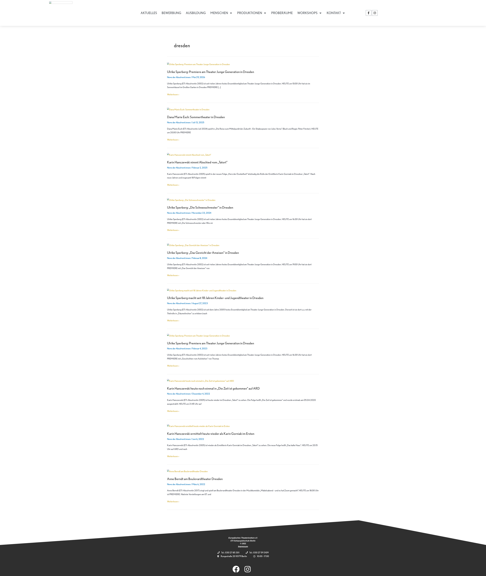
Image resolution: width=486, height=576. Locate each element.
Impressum (243, 546)
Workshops (307, 13)
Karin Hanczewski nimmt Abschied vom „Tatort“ (197, 162)
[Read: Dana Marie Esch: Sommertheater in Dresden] (188, 109)
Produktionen (249, 13)
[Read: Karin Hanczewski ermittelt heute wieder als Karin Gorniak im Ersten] (198, 426)
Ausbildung (196, 13)
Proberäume (282, 13)
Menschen (219, 13)
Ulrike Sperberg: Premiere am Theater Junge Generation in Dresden (210, 72)
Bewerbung (171, 13)
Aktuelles (149, 13)
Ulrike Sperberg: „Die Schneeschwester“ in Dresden (200, 207)
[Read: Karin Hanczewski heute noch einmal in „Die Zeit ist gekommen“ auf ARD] (200, 380)
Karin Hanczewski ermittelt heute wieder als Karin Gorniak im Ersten (210, 434)
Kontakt (334, 13)
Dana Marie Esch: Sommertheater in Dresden (196, 117)
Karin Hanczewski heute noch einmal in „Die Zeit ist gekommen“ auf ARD (213, 388)
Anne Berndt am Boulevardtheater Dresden (195, 479)
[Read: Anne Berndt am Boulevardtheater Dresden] (187, 471)
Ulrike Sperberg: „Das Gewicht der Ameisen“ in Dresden (203, 253)
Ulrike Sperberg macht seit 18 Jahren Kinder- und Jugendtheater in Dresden (215, 298)
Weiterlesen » (173, 94)
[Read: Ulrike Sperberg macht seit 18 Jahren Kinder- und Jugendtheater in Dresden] (201, 290)
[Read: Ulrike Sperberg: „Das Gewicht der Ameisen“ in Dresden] (193, 245)
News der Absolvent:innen (179, 77)
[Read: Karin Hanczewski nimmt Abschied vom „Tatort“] (189, 154)
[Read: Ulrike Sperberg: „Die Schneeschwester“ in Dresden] (191, 199)
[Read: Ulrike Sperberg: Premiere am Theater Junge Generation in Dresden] (198, 64)
